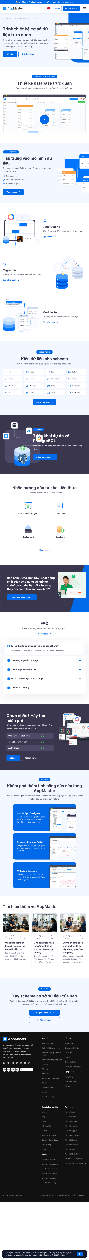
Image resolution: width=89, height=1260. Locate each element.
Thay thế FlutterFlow (72, 1154)
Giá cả (44, 1083)
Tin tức (44, 1121)
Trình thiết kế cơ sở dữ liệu (51, 1048)
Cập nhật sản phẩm (48, 1087)
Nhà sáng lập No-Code (50, 1140)
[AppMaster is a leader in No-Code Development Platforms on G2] (4, 1069)
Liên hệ (67, 1057)
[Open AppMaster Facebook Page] (13, 1063)
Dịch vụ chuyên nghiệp (73, 1066)
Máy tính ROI (46, 1126)
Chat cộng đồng (70, 1081)
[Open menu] (84, 8)
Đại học (44, 1112)
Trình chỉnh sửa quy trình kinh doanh (52, 1054)
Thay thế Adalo (70, 1149)
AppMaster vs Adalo (49, 1159)
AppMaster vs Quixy (49, 1183)
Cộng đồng (69, 1077)
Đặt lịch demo (28, 54)
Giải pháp (45, 1069)
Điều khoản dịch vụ (47, 1195)
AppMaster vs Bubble (49, 1169)
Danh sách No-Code (49, 1135)
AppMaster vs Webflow (50, 1164)
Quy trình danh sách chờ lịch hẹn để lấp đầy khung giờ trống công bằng (73, 948)
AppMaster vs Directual (50, 1173)
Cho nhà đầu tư (70, 1062)
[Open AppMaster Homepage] (18, 1039)
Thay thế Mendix (71, 1140)
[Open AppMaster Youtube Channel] (25, 1063)
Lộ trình (44, 1131)
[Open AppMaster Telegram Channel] (8, 1063)
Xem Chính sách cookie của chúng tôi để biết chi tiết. (45, 1255)
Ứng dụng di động (48, 1043)
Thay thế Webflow (71, 1145)
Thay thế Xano (70, 1112)
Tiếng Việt (80, 1195)
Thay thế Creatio (71, 1126)
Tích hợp (45, 1064)
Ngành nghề (46, 1073)
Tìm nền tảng (46, 1145)
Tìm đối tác (68, 1053)
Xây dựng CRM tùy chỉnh (73, 1159)
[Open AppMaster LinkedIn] (21, 1063)
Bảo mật (44, 1092)
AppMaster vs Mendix (49, 1178)
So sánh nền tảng (48, 1097)
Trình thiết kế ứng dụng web (52, 1060)
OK (79, 1254)
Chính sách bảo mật (63, 1195)
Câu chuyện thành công (50, 1078)
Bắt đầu (10, 54)
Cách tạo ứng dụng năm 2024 (75, 1163)
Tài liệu (67, 1086)
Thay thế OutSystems (72, 1135)
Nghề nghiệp (69, 1043)
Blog (43, 1117)
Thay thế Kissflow (71, 1121)
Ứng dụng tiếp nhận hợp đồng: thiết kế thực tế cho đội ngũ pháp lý (44, 948)
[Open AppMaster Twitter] (17, 1063)
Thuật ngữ (45, 1149)
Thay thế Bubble (70, 1117)
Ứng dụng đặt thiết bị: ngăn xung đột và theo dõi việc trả (15, 946)
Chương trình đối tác (72, 1048)
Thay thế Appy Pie (71, 1131)
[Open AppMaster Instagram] (29, 1063)
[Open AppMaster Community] (4, 1063)
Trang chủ (7, 18)
